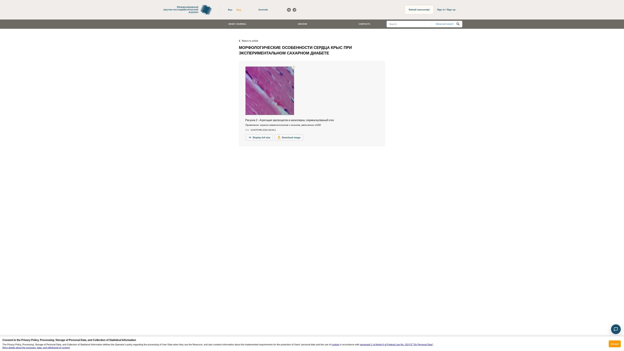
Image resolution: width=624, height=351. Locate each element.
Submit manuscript (419, 9)
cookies (335, 344)
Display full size (261, 137)
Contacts (364, 24)
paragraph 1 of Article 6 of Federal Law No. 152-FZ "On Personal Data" (396, 344)
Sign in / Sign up (446, 9)
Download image (291, 137)
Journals (263, 9)
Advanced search (445, 24)
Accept (615, 344)
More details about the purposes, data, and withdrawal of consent (36, 347)
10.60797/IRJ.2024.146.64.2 (263, 130)
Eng (239, 9)
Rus (230, 9)
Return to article (250, 40)
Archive (302, 24)
